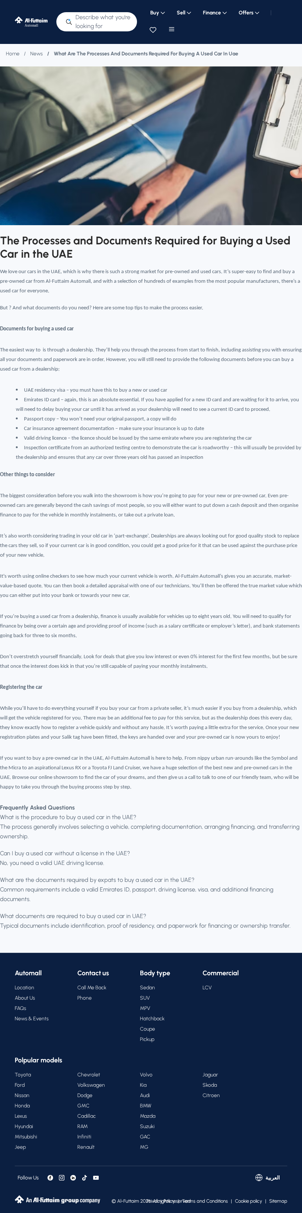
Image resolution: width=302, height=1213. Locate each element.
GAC (145, 1137)
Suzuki (147, 1126)
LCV (207, 988)
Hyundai (24, 1126)
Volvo (146, 1075)
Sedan (147, 988)
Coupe (147, 1029)
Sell (181, 13)
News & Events (32, 1019)
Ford (20, 1085)
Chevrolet (88, 1075)
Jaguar (210, 1075)
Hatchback (152, 1019)
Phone (84, 998)
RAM (82, 1126)
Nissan (22, 1095)
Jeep (20, 1147)
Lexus (21, 1116)
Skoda (210, 1085)
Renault (86, 1147)
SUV (145, 998)
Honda (22, 1106)
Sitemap (278, 1201)
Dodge (84, 1095)
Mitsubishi (26, 1137)
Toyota (23, 1075)
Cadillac (86, 1116)
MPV (145, 1008)
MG (144, 1147)
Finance (212, 13)
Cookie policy (248, 1201)
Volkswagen (91, 1085)
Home (13, 54)
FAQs (20, 1008)
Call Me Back (91, 988)
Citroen (211, 1095)
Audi (145, 1095)
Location (24, 988)
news (36, 54)
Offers (246, 13)
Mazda (147, 1116)
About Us (25, 998)
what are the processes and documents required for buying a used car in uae (146, 54)
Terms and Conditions (205, 1201)
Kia (143, 1085)
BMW (145, 1106)
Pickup (147, 1039)
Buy (154, 13)
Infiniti (84, 1137)
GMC (83, 1106)
